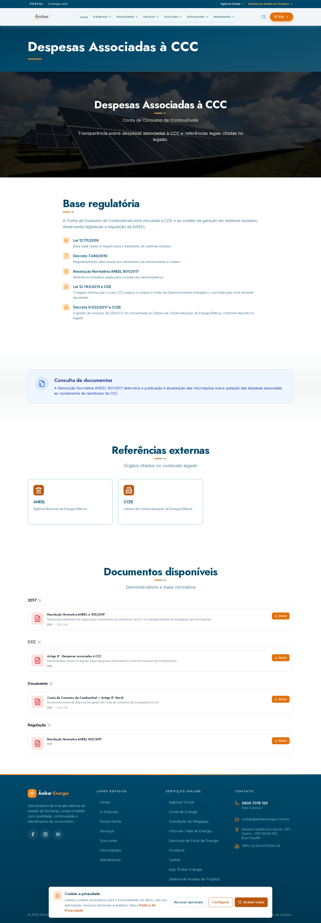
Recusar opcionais (188, 902)
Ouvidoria (177, 850)
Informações (195, 16)
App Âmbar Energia (185, 869)
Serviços (149, 16)
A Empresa (100, 16)
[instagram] (45, 834)
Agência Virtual (230, 3)
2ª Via (279, 17)
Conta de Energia (183, 812)
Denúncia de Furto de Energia (193, 840)
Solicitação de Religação (189, 821)
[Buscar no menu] (263, 16)
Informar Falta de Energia (190, 831)
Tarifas (174, 860)
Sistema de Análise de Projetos (268, 3)
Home (84, 17)
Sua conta (171, 16)
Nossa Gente (125, 16)
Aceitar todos (253, 902)
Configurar (220, 902)
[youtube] (58, 834)
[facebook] (33, 834)
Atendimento (222, 16)
